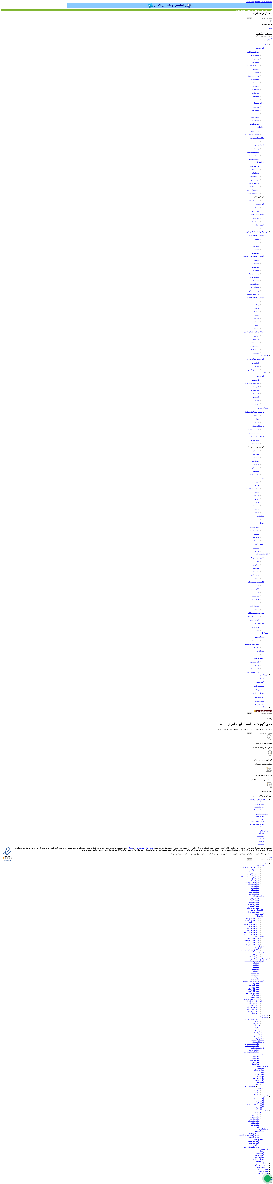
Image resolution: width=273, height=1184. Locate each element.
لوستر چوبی (256, 86)
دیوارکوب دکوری (255, 575)
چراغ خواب (256, 404)
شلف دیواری (256, 571)
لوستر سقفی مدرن (254, 155)
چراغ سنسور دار (255, 349)
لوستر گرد (256, 239)
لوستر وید (256, 260)
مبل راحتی (256, 422)
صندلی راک (255, 1125)
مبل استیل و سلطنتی (253, 415)
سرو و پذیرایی (259, 623)
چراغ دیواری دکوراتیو (254, 169)
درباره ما (261, 841)
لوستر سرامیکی (255, 79)
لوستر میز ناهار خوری (253, 291)
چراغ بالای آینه (255, 173)
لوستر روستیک (255, 113)
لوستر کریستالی (254, 58)
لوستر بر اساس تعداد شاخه (254, 297)
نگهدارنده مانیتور (255, 662)
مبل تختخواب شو (258, 426)
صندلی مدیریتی (255, 640)
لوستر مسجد (255, 267)
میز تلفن (257, 492)
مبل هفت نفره (255, 468)
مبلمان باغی (259, 544)
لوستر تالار (256, 263)
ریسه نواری (256, 366)
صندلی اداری (259, 637)
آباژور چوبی (256, 397)
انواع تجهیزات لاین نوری (255, 359)
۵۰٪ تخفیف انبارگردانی (264, 711)
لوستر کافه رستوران (253, 273)
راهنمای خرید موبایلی (258, 809)
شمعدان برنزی (250, 1086)
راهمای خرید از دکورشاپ (259, 799)
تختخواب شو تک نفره (253, 429)
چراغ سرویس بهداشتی (253, 294)
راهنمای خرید (260, 801)
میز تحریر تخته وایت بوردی (252, 488)
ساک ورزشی (259, 686)
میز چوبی (260, 1088)
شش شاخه (256, 318)
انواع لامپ (260, 204)
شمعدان (257, 592)
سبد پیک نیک (259, 701)
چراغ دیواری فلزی (254, 186)
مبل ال (257, 419)
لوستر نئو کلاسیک (253, 908)
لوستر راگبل (256, 96)
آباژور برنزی (256, 393)
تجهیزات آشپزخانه (257, 436)
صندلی (261, 523)
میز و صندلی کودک (254, 481)
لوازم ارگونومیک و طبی (253, 672)
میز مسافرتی (259, 697)
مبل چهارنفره (255, 461)
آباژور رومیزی (255, 380)
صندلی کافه (256, 537)
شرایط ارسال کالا (259, 807)
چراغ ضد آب (256, 353)
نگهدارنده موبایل (255, 668)
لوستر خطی (256, 99)
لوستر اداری (256, 270)
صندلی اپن (256, 534)
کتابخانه (257, 512)
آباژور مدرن (256, 386)
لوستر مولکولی (255, 62)
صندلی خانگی (259, 1113)
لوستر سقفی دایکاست (253, 148)
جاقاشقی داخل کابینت (253, 443)
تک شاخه (257, 301)
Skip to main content (265, 2)
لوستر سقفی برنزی (254, 159)
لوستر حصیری (255, 89)
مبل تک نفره (256, 450)
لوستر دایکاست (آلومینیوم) (252, 65)
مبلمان (130, 848)
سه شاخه (256, 308)
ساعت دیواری (255, 568)
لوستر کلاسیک (255, 110)
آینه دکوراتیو (256, 565)
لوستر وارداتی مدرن (254, 200)
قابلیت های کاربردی (257, 138)
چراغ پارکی (256, 339)
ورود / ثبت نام (263, 1173)
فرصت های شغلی (259, 838)
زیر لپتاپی (256, 665)
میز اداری (260, 651)
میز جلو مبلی (256, 499)
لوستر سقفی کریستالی (253, 152)
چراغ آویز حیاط (255, 336)
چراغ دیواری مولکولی (253, 183)
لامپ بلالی (256, 207)
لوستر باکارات (255, 72)
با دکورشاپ (264, 831)
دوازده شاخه (256, 328)
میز (262, 478)
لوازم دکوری (143, 848)
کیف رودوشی (259, 689)
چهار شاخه (256, 311)
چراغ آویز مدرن (255, 131)
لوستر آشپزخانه (255, 287)
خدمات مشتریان (262, 814)
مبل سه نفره (256, 457)
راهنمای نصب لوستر (258, 827)
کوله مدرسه (259, 704)
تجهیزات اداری (259, 658)
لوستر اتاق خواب (254, 284)
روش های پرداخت (259, 804)
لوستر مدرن (256, 107)
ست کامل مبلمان (254, 474)
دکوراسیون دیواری (257, 557)
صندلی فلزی (254, 1119)
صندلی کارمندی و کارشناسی (251, 644)
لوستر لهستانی (255, 120)
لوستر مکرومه (255, 93)
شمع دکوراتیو (255, 599)
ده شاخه (257, 325)
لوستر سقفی (259, 145)
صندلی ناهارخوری (254, 527)
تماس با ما (261, 844)
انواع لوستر (260, 48)
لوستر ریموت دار (254, 141)
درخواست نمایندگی (258, 819)
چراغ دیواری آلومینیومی (253, 190)
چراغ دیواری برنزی (254, 176)
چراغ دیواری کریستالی (253, 193)
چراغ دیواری (259, 162)
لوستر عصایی (255, 253)
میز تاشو (257, 485)
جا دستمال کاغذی (254, 606)
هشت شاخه (256, 322)
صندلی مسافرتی (258, 693)
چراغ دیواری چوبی (254, 180)
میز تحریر (256, 502)
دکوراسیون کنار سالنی (256, 613)
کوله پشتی (260, 682)
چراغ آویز (260, 127)
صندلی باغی (256, 548)
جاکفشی (260, 516)
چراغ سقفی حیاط (254, 346)
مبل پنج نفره (256, 464)
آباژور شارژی (255, 400)
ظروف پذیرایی (255, 627)
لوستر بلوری (256, 82)
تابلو (258, 561)
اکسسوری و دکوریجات (256, 582)
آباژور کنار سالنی (254, 620)
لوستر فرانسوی (255, 117)
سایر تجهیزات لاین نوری (253, 370)
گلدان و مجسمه (255, 589)
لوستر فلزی (256, 69)
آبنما (258, 585)
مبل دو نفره (256, 454)
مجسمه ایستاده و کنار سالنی (251, 616)
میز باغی (257, 551)
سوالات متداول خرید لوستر (256, 824)
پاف (258, 1127)
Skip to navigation (252, 2)
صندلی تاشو (255, 1123)
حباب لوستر (256, 218)
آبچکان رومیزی (255, 440)
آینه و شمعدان (255, 596)
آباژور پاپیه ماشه (255, 390)
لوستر (151, 848)
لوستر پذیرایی (255, 280)
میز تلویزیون (256, 505)
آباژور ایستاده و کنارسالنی (252, 383)
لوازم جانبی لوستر (257, 214)
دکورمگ (261, 833)
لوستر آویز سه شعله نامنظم (252, 134)
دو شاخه (257, 304)
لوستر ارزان (259, 225)
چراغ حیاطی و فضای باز (253, 332)
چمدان (261, 678)
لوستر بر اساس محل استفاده (253, 256)
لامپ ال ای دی (255, 211)
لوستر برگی (256, 249)
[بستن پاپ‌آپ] (271, 1182)
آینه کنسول (256, 509)
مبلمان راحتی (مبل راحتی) (254, 412)
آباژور (136, 848)
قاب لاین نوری (255, 363)
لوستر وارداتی (259, 914)
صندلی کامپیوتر (255, 647)
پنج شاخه (257, 315)
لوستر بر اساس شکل (256, 235)
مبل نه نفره (256, 471)
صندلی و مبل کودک (254, 530)
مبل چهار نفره (259, 1031)
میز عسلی (256, 495)
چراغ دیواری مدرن (254, 166)
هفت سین (256, 602)
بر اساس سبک (258, 103)
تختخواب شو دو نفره (254, 433)
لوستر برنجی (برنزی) (253, 76)
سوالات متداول (260, 816)
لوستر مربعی (255, 242)
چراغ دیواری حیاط (254, 342)
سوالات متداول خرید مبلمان (256, 821)
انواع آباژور (260, 376)
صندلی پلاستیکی (255, 540)
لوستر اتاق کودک (254, 277)
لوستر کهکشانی (255, 55)
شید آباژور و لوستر (254, 221)
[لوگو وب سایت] (262, 16)
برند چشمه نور (260, 836)
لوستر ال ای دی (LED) (253, 52)
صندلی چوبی (254, 1117)
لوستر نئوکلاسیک (254, 124)
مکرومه (257, 578)
